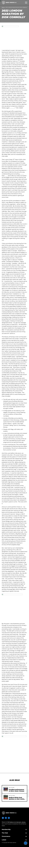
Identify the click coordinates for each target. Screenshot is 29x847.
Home (3, 7)
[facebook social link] (6, 818)
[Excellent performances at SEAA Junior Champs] (5, 789)
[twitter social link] (3, 818)
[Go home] (9, 2)
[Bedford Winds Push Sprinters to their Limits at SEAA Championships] (5, 797)
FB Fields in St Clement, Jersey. (16, 822)
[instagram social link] (9, 818)
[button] (25, 843)
